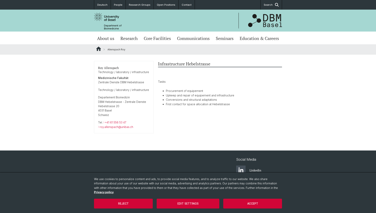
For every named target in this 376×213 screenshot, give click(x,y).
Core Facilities (157, 38)
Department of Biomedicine (113, 27)
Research (129, 38)
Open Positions (166, 4)
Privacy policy (104, 192)
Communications (193, 38)
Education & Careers (259, 38)
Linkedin (255, 170)
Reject (123, 203)
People (118, 4)
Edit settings (188, 203)
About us (105, 38)
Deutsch (102, 4)
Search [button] (268, 4)
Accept (252, 203)
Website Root (98, 49)
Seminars (225, 38)
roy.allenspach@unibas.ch (116, 127)
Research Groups (139, 4)
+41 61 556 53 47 (115, 122)
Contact (187, 4)
